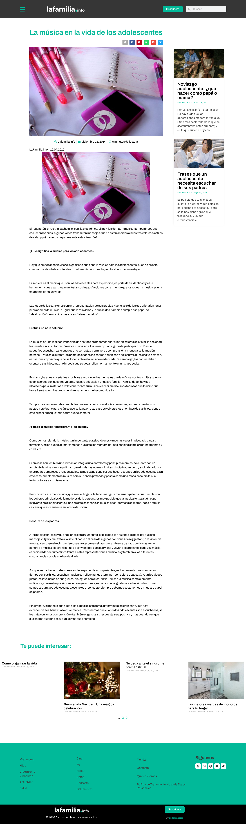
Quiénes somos (147, 776)
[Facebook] (198, 766)
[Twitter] (223, 766)
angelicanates (176, 818)
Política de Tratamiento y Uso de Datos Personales (161, 786)
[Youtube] (217, 766)
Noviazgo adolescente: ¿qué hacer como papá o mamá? (197, 91)
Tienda (141, 759)
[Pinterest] (210, 766)
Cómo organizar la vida (19, 663)
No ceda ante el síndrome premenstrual (145, 665)
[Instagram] (204, 766)
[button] (125, 42)
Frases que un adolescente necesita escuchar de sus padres (196, 181)
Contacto (143, 767)
